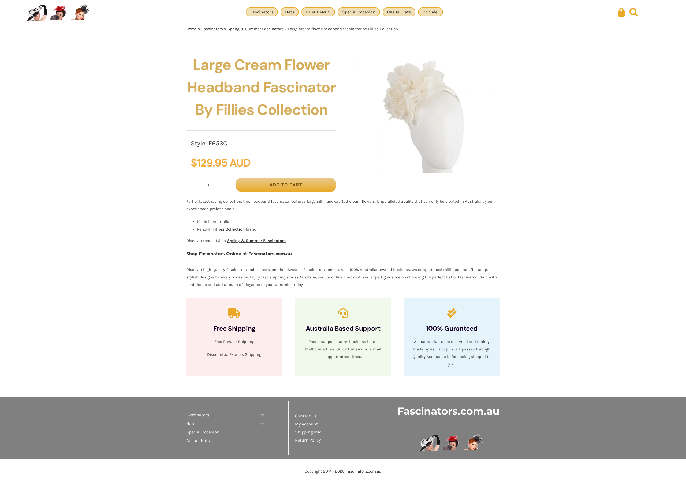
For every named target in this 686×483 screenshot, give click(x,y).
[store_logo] (452, 435)
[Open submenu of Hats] (261, 424)
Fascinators (212, 29)
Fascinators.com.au (448, 411)
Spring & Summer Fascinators (256, 29)
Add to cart (286, 185)
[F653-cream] (424, 113)
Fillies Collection (228, 229)
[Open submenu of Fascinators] (261, 415)
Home (191, 29)
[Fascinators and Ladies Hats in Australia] (58, 12)
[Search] (633, 13)
